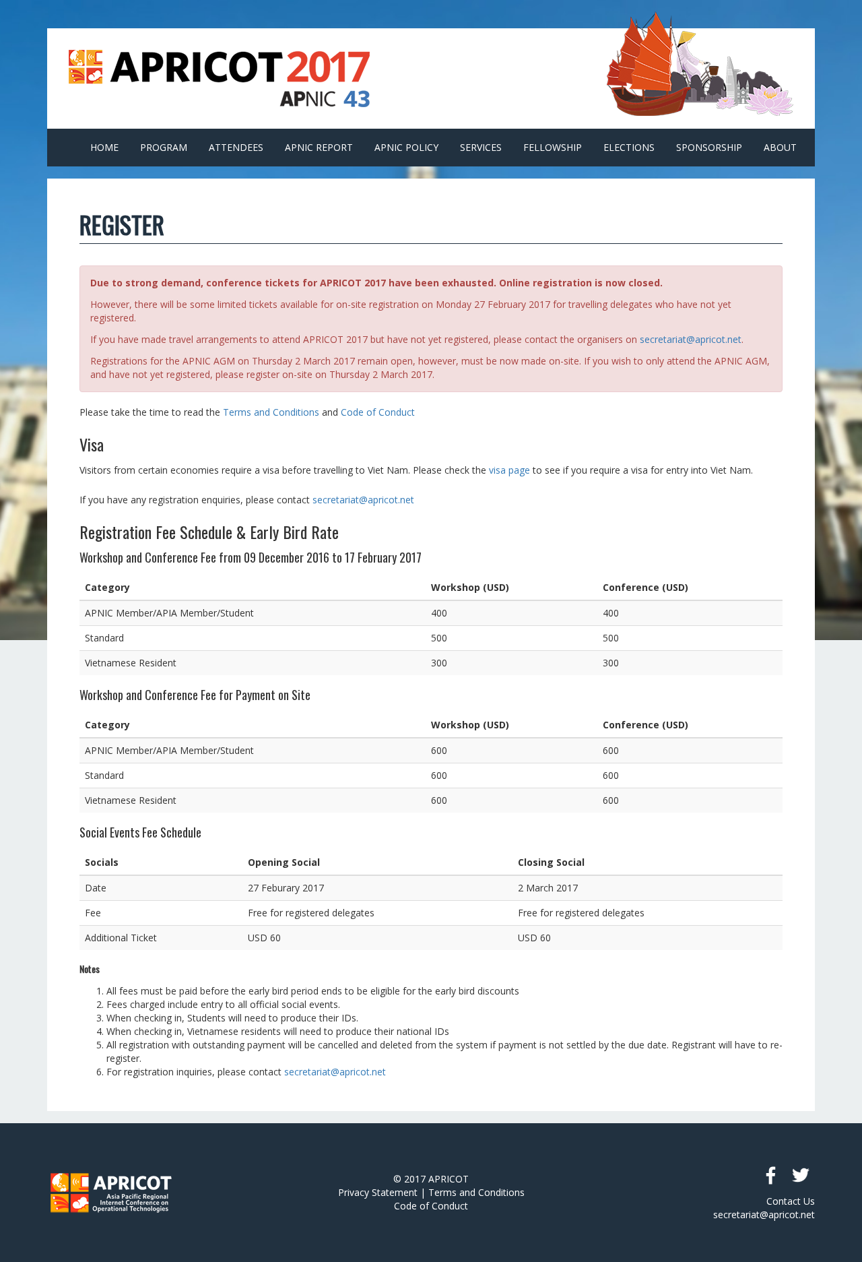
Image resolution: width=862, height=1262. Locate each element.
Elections (629, 147)
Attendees (236, 147)
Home (104, 147)
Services (481, 147)
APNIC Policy (406, 147)
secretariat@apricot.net (690, 339)
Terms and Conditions (271, 412)
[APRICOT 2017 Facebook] (770, 1175)
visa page (509, 470)
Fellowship (552, 147)
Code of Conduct (378, 412)
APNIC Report (319, 147)
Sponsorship (709, 147)
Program (163, 147)
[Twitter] (800, 1175)
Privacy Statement (378, 1192)
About (780, 147)
